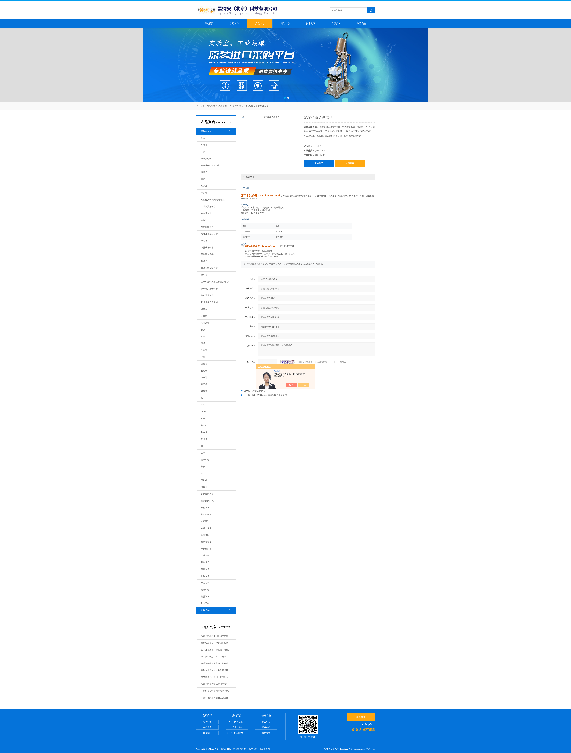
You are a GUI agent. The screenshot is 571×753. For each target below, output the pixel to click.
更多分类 (205, 610)
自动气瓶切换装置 (209, 268)
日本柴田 (205, 535)
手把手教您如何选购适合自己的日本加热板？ (218, 698)
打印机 (204, 425)
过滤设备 (205, 590)
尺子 (203, 419)
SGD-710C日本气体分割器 (237, 733)
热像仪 (204, 432)
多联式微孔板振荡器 (210, 165)
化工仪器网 (264, 749)
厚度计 (204, 377)
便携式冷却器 (207, 247)
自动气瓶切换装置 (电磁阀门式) (215, 282)
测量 (203, 357)
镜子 (203, 336)
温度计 (204, 487)
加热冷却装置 (207, 227)
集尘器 (204, 261)
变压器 (204, 480)
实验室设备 (238, 106)
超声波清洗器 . (208, 295)
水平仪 (204, 412)
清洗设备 (205, 569)
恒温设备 (205, 583)
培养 (203, 138)
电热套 (204, 193)
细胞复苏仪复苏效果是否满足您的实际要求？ (218, 670)
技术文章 (310, 23)
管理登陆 (370, 749)
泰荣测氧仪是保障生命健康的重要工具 (218, 657)
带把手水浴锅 (207, 254)
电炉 (203, 179)
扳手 (203, 398)
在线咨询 (350, 163)
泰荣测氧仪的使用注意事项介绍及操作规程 (218, 677)
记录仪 (204, 439)
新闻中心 (285, 23)
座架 (203, 405)
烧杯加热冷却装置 (209, 234)
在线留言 (336, 23)
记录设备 (205, 460)
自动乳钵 (205, 555)
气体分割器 (206, 549)
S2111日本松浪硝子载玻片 (237, 727)
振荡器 (204, 172)
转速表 (204, 391)
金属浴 (204, 220)
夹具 (203, 330)
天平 (203, 453)
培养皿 (204, 145)
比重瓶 (204, 316)
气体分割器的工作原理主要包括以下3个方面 (218, 636)
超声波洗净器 (207, 494)
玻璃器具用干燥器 (209, 289)
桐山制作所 (206, 514)
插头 (203, 466)
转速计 (204, 371)
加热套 (204, 186)
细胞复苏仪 (206, 542)
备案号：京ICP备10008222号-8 (338, 749)
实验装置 (205, 323)
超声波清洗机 (207, 501)
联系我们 (361, 23)
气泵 (203, 152)
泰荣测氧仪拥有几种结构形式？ (215, 663)
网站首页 (208, 23)
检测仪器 (205, 562)
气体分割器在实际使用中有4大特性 (217, 684)
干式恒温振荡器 (208, 206)
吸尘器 (204, 275)
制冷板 (204, 241)
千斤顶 (204, 350)
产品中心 (259, 23)
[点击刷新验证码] (287, 362)
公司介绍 (207, 722)
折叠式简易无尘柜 (209, 302)
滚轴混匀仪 (206, 159)
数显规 (204, 384)
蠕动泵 (204, 309)
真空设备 (205, 508)
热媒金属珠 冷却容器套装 (213, 200)
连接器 (204, 364)
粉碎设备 (205, 576)
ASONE (204, 521)
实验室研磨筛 (258, 391)
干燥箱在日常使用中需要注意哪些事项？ (218, 691)
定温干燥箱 (206, 528)
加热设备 (205, 603)
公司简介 (234, 23)
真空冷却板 (206, 213)
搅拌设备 (205, 596)
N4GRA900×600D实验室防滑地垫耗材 (269, 395)
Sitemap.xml (359, 749)
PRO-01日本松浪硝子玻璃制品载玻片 (237, 722)
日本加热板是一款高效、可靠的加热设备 (218, 650)
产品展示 (222, 106)
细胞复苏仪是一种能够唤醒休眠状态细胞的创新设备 (218, 643)
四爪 (203, 343)
